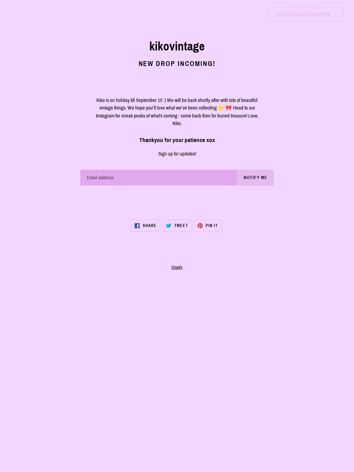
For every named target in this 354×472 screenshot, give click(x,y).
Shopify (177, 267)
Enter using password (306, 14)
